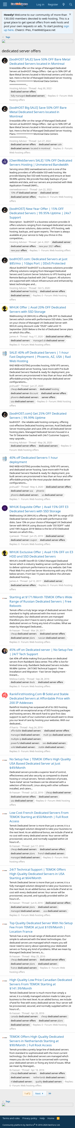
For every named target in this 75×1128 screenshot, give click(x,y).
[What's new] (63, 4)
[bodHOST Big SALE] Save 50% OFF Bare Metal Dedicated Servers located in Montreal (38, 111)
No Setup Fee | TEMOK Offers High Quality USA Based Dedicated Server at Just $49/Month (40, 763)
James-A (13, 336)
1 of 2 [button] (27, 1093)
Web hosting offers (19, 152)
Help (42, 1118)
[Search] (70, 4)
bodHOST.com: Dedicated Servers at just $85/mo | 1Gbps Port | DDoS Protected (38, 261)
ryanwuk (14, 536)
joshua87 (14, 385)
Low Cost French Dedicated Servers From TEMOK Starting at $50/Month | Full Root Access (39, 817)
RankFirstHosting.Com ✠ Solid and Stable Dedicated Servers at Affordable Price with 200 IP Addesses (39, 698)
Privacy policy (29, 1118)
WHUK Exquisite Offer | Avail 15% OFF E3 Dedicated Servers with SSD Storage (38, 509)
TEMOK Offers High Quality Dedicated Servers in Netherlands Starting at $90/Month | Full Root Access (36, 1040)
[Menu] (5, 4)
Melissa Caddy (17, 678)
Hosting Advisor (18, 88)
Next (38, 1093)
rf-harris (13, 727)
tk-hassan (14, 630)
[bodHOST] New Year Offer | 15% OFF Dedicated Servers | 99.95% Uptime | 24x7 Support (40, 213)
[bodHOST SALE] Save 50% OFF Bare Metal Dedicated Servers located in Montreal (39, 61)
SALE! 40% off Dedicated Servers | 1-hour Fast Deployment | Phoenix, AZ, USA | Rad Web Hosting (40, 356)
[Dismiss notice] (69, 15)
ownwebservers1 (18, 189)
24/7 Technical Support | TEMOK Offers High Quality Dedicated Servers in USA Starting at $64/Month (37, 873)
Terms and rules (11, 1118)
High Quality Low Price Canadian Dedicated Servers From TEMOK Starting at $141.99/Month (40, 984)
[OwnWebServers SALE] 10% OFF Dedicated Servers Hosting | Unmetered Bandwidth (40, 162)
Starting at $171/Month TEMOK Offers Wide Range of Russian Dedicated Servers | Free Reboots (40, 601)
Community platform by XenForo (31, 1124)
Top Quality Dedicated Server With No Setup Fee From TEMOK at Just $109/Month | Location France (41, 927)
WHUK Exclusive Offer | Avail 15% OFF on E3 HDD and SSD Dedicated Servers (41, 554)
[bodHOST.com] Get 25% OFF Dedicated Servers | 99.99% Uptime (37, 415)
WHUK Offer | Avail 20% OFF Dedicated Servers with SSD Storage (37, 309)
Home (51, 1118)
